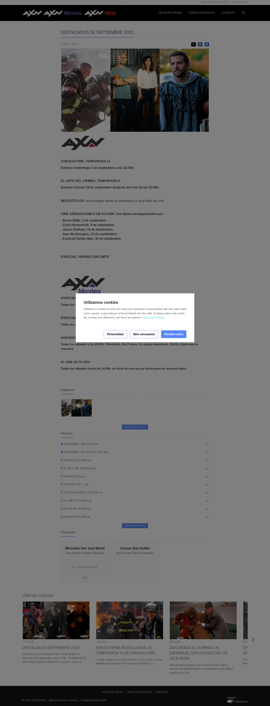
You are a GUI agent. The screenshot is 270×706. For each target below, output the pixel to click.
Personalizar (115, 334)
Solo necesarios (144, 334)
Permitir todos (173, 334)
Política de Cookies (152, 318)
